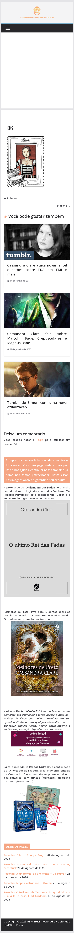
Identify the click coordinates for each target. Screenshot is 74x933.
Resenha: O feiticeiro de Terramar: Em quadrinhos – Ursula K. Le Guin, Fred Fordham (37, 894)
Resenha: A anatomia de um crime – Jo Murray (35, 873)
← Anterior (10, 198)
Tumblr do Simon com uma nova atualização (37, 404)
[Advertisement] (37, 71)
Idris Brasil (33, 921)
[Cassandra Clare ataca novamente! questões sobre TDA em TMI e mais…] (37, 226)
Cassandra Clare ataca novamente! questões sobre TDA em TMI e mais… (37, 270)
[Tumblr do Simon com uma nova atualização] (37, 363)
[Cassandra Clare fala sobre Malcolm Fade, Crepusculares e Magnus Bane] (37, 295)
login (40, 440)
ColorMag (64, 921)
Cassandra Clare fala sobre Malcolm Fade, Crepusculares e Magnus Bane (37, 338)
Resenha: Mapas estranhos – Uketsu (27, 883)
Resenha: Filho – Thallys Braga (24, 855)
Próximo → (63, 206)
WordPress (16, 925)
